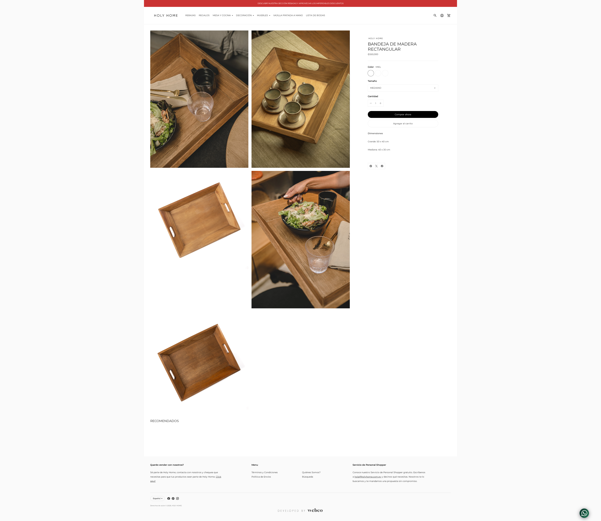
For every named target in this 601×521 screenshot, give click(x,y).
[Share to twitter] (376, 166)
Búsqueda (307, 476)
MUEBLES (262, 15)
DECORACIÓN (244, 15)
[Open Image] (199, 99)
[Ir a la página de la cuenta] (442, 15)
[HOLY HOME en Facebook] (168, 498)
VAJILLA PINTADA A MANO (288, 15)
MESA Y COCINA (222, 15)
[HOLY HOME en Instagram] (177, 498)
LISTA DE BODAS (315, 15)
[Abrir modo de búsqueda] (435, 15)
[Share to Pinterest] (371, 166)
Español (156, 498)
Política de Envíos (261, 476)
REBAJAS (190, 15)
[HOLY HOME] (166, 15)
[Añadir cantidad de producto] (380, 103)
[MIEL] (371, 73)
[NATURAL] (378, 73)
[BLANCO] (385, 73)
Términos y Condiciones (265, 472)
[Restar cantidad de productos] (371, 103)
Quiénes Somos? (311, 472)
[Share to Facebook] (382, 166)
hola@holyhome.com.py (367, 476)
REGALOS (204, 15)
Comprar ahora (403, 114)
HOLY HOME (177, 506)
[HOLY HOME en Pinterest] (173, 498)
